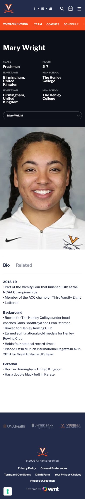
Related (24, 265)
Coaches (52, 24)
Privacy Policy (27, 468)
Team (38, 24)
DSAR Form (42, 474)
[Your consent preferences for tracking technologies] (7, 491)
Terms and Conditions (17, 474)
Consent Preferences (54, 468)
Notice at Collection (42, 480)
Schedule (71, 24)
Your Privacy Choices (67, 474)
